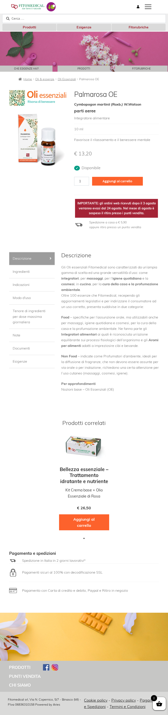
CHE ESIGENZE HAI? (26, 68)
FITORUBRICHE (141, 68)
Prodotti (29, 27)
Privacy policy (123, 700)
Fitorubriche (139, 27)
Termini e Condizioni (127, 706)
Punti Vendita (25, 676)
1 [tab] (84, 538)
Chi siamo (20, 685)
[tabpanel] (84, 483)
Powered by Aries (47, 704)
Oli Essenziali (67, 79)
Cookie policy (95, 700)
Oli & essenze (44, 79)
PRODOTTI (83, 68)
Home (27, 79)
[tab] (32, 258)
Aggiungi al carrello (117, 181)
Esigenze (84, 27)
